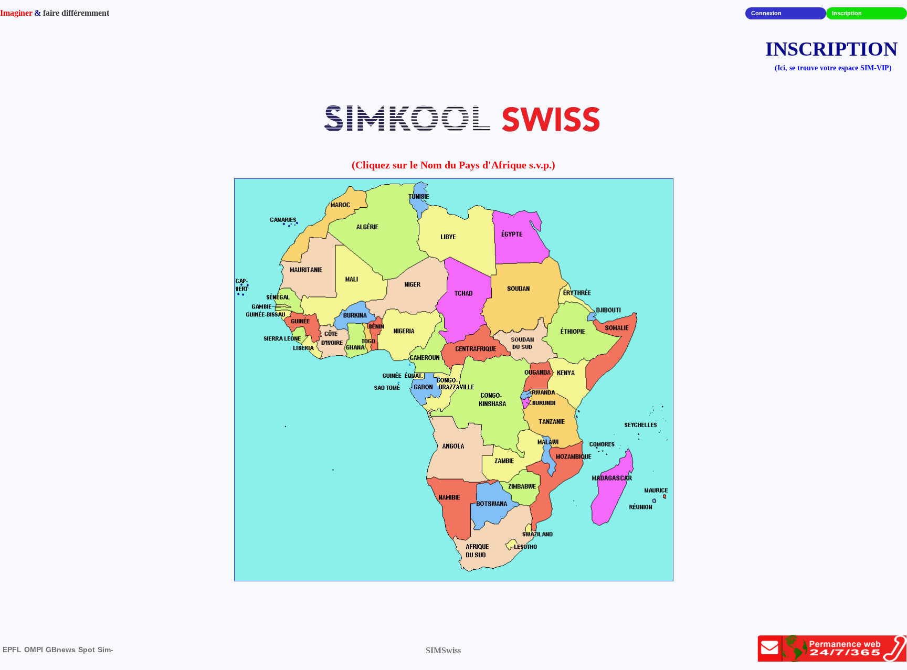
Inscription (847, 13)
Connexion (766, 13)
